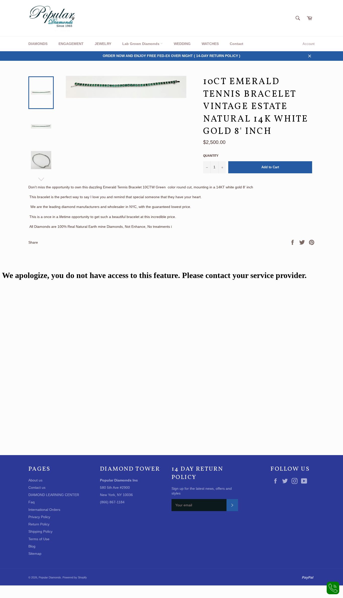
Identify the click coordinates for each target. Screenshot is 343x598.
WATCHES (210, 44)
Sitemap (34, 554)
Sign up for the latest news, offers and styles (202, 490)
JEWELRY (103, 44)
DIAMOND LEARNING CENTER (53, 495)
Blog (31, 546)
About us (35, 480)
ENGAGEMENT (71, 44)
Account (309, 44)
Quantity (210, 155)
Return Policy (38, 524)
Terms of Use (38, 539)
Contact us (36, 487)
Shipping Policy (40, 531)
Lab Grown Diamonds (141, 44)
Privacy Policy (39, 517)
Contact (236, 44)
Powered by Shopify (75, 577)
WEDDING (182, 44)
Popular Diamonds (50, 577)
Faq (31, 502)
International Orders (44, 510)
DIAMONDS (37, 44)
